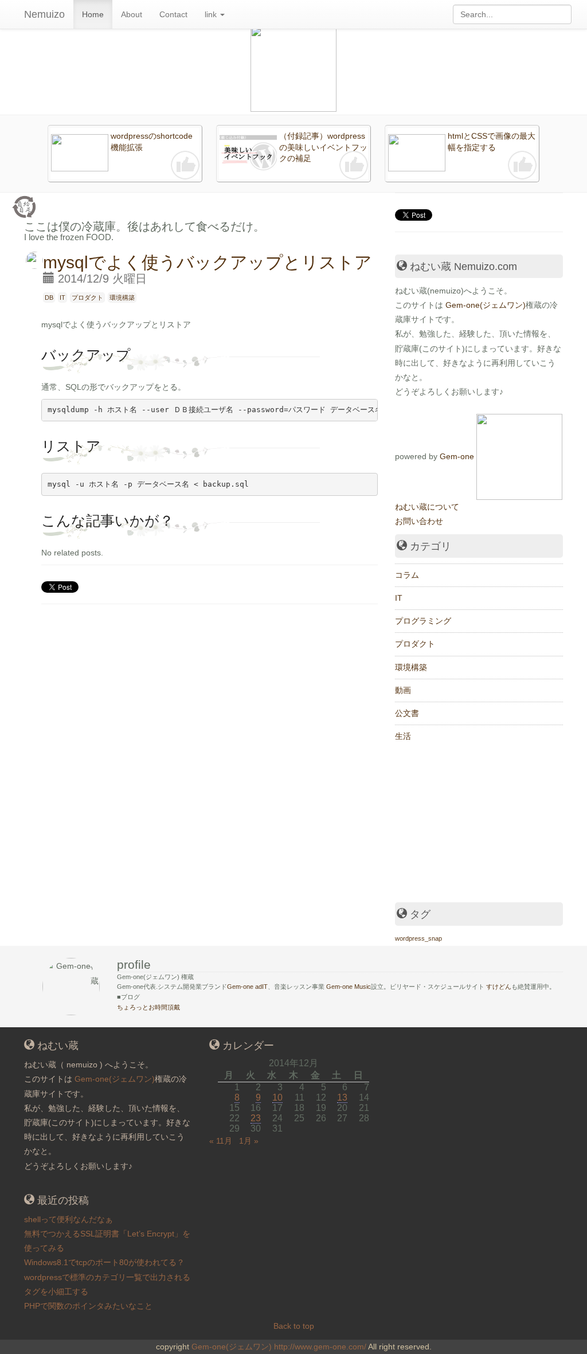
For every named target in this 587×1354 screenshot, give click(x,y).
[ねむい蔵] (519, 455)
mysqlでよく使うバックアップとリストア (207, 262)
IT (62, 297)
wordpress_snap (418, 938)
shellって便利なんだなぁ (68, 1219)
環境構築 (122, 297)
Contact (173, 14)
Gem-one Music (348, 986)
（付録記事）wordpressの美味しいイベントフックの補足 (323, 147)
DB (49, 297)
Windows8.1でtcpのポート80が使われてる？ (104, 1262)
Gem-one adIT (247, 986)
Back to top (293, 1325)
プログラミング (423, 620)
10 (277, 1097)
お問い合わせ (419, 521)
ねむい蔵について (427, 506)
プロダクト (87, 297)
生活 (403, 736)
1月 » (249, 1140)
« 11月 (220, 1140)
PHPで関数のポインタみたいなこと (88, 1305)
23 (256, 1118)
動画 (403, 690)
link (212, 14)
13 (342, 1097)
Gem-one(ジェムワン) (485, 305)
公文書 (407, 713)
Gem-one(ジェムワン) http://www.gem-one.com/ (278, 1346)
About (131, 14)
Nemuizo (44, 14)
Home (93, 14)
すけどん (498, 986)
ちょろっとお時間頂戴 (148, 1007)
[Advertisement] (481, 825)
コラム (407, 575)
